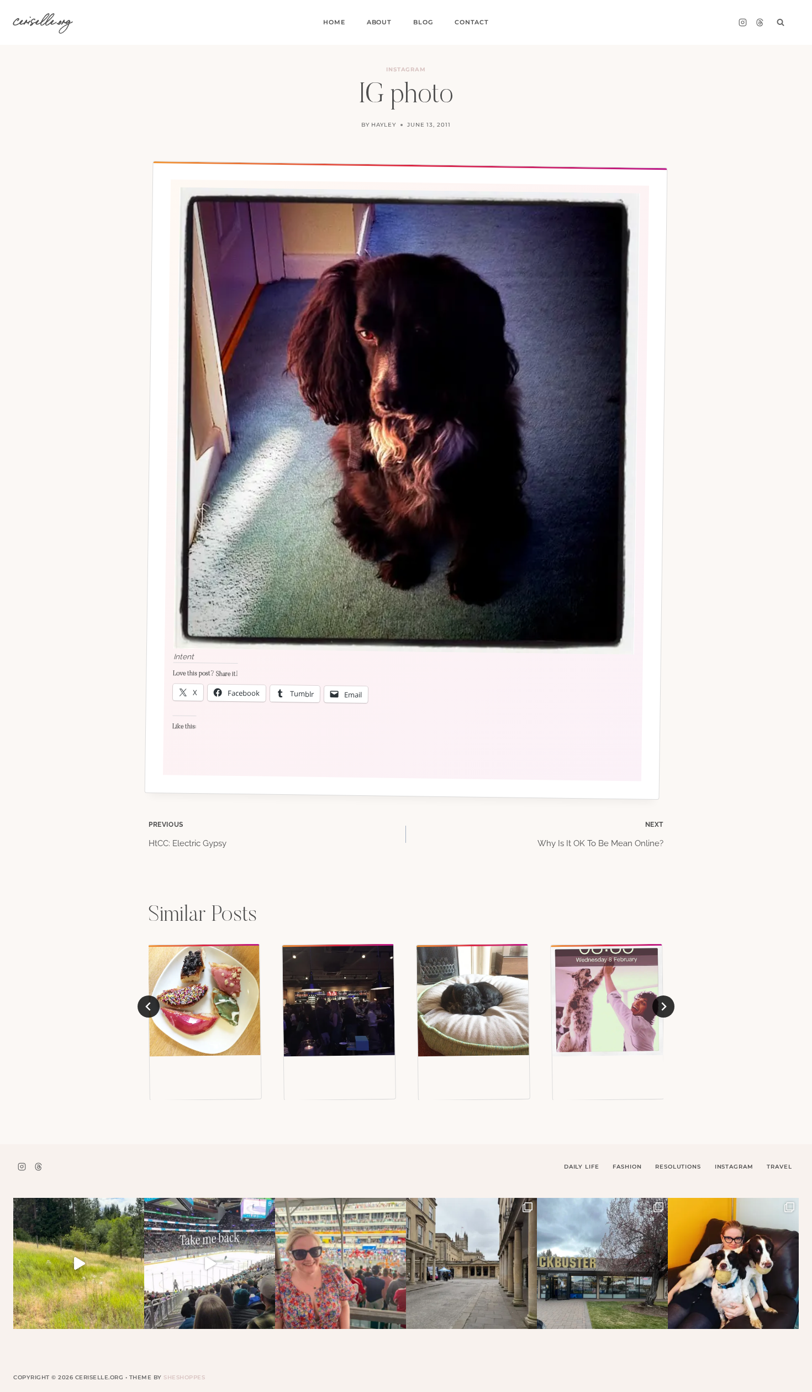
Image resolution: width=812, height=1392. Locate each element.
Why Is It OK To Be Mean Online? (600, 834)
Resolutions (677, 1166)
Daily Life (581, 1166)
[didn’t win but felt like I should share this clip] (209, 1263)
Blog (423, 22)
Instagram (406, 69)
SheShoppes (184, 1377)
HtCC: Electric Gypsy (187, 834)
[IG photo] (204, 1000)
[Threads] (759, 22)
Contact (472, 22)
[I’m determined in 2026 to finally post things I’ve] (602, 1263)
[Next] (663, 1006)
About (379, 22)
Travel (779, 1166)
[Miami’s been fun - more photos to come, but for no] (340, 1263)
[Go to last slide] (149, 1006)
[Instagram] (742, 22)
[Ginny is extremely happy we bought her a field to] (78, 1263)
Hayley (383, 124)
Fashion (627, 1166)
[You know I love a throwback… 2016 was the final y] (733, 1263)
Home (334, 22)
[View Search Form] (780, 22)
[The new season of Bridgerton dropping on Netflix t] (471, 1263)
